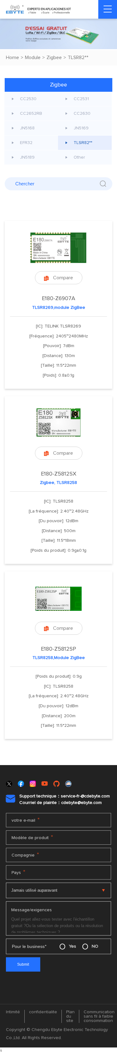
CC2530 (28, 99)
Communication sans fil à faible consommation (99, 1016)
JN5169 (81, 128)
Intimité (13, 1012)
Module (33, 57)
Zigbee (54, 57)
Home (12, 57)
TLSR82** (78, 57)
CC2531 (81, 99)
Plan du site (70, 1016)
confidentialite (43, 1012)
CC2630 (82, 113)
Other (79, 157)
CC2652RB (31, 113)
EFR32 (26, 143)
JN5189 (27, 157)
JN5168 (27, 128)
